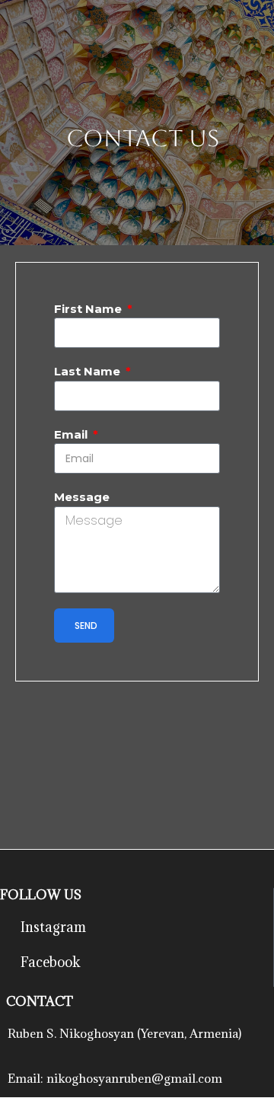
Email (72, 434)
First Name (89, 309)
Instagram (53, 927)
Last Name (88, 371)
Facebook (51, 962)
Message (82, 497)
